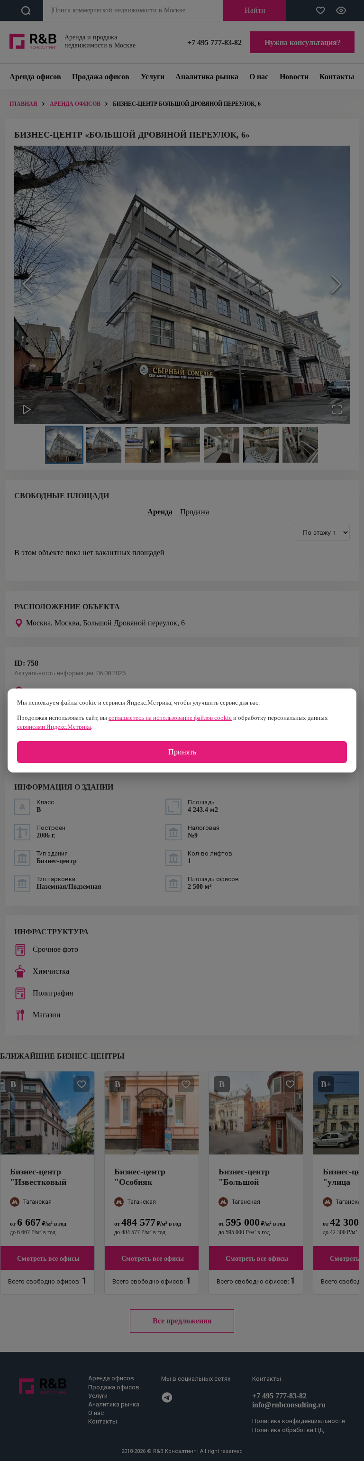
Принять (182, 752)
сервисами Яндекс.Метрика (54, 726)
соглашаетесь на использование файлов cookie (170, 717)
